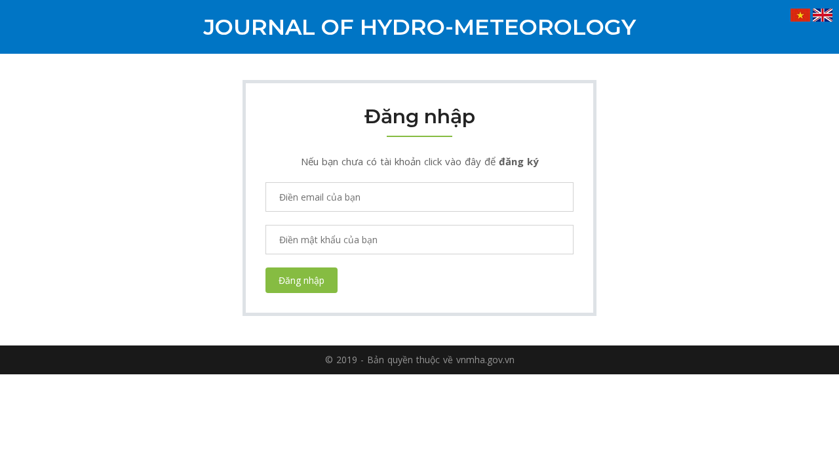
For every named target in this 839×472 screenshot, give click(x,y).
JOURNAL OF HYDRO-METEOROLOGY (419, 27)
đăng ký (519, 161)
